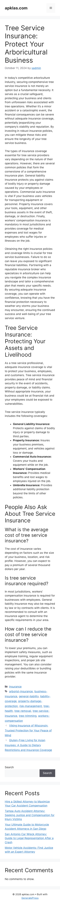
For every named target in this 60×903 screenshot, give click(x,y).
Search (9, 767)
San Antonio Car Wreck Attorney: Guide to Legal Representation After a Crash (29, 838)
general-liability (29, 696)
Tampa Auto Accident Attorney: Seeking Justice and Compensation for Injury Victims (29, 815)
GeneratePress (30, 897)
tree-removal (22, 710)
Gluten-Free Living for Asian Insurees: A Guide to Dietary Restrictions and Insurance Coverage (28, 745)
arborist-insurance (21, 691)
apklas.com (16, 8)
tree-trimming (27, 715)
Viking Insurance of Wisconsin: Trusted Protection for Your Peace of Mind (28, 730)
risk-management (30, 706)
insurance (15, 686)
